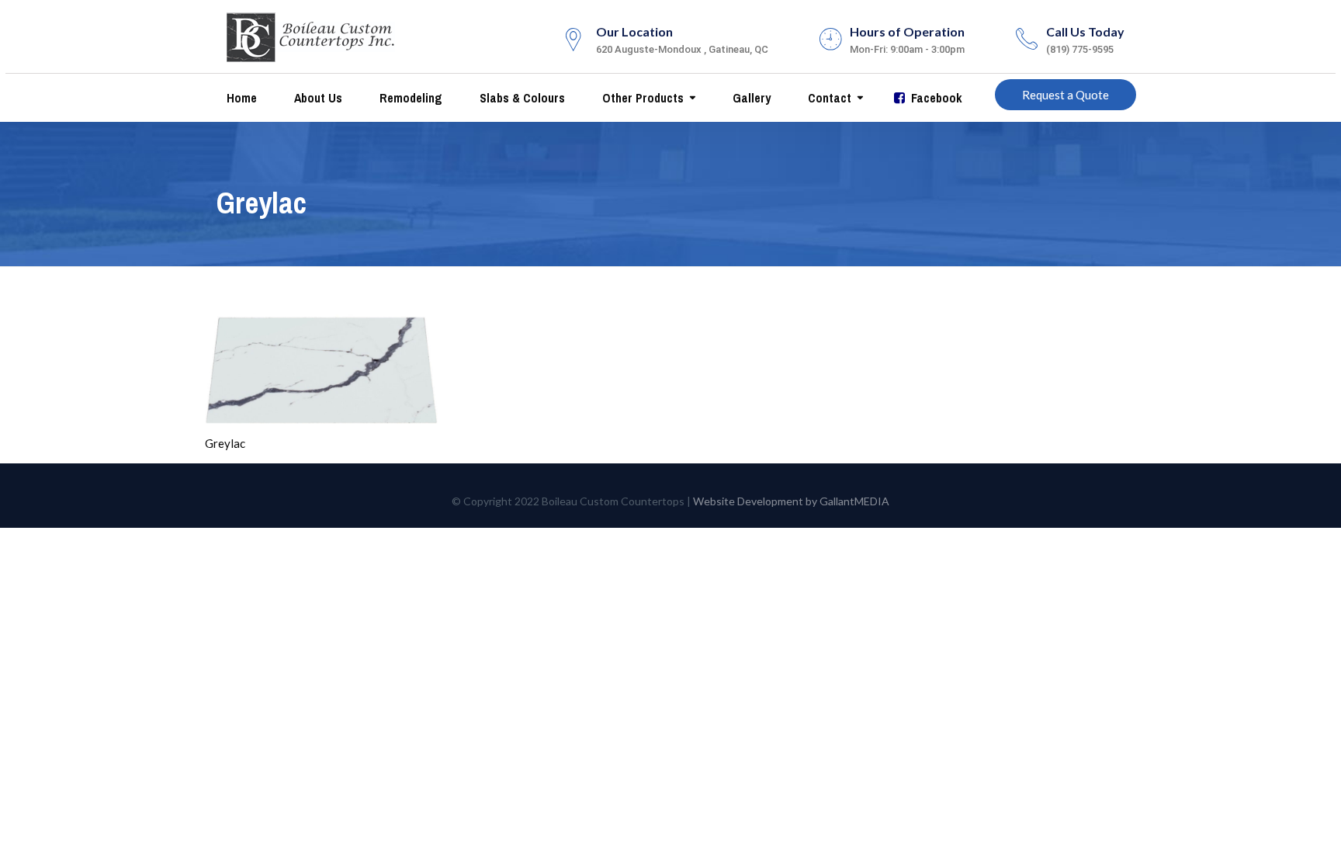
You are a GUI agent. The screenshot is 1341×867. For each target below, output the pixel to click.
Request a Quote (1065, 95)
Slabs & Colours (520, 97)
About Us (316, 97)
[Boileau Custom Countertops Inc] (311, 34)
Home (240, 97)
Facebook (935, 97)
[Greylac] (321, 367)
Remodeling (409, 97)
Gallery (750, 97)
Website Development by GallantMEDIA (791, 501)
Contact (828, 97)
